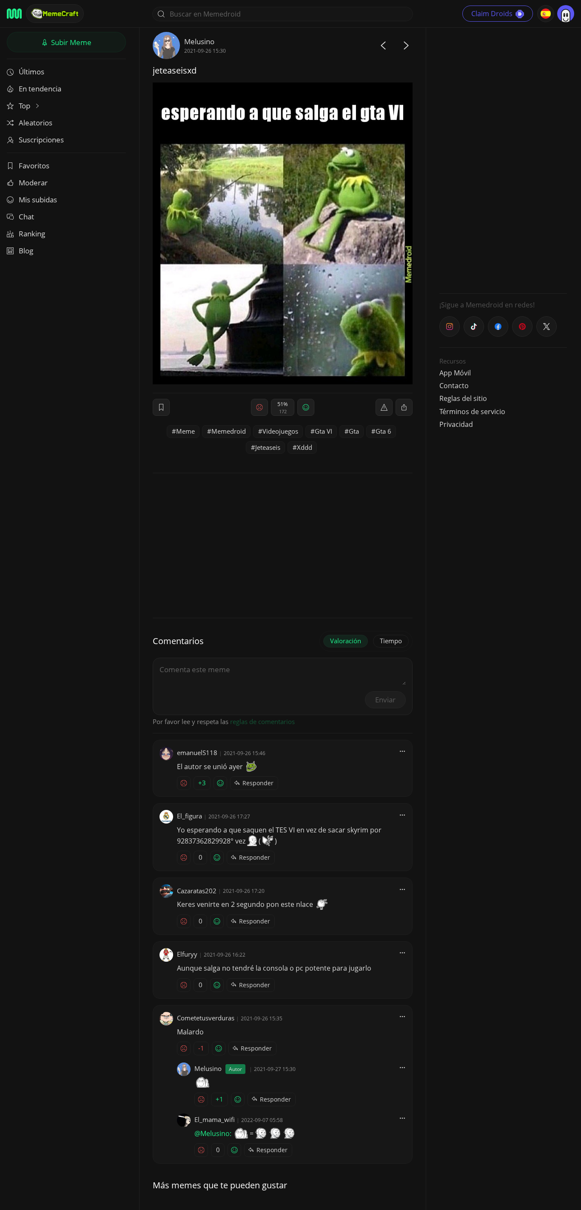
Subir (70, 42)
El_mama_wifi (214, 1119)
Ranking (32, 234)
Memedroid (228, 431)
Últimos (31, 72)
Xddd (304, 447)
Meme (185, 431)
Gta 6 (383, 431)
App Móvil (455, 373)
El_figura (189, 816)
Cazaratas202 (196, 890)
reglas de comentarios (262, 721)
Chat (26, 217)
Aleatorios (35, 123)
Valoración (345, 640)
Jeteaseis (267, 447)
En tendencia (40, 89)
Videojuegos (280, 431)
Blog (26, 251)
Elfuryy (187, 954)
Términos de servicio (472, 411)
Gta (354, 431)
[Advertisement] (503, 159)
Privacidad (456, 424)
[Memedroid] (14, 14)
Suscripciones (41, 140)
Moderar (33, 182)
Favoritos (34, 165)
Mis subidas (38, 200)
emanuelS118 (197, 752)
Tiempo (391, 640)
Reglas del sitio (463, 398)
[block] (404, 407)
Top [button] (25, 106)
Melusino (199, 41)
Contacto (454, 385)
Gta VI (323, 431)
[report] (384, 407)
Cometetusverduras (205, 1018)
